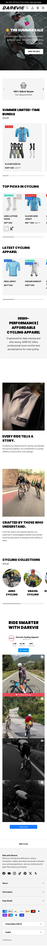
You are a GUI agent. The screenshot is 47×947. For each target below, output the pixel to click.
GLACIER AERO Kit (12, 164)
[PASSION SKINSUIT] (34, 268)
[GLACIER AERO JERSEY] (34, 203)
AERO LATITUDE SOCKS (11, 217)
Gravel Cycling (33, 592)
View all (5, 117)
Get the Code (35, 2)
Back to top (23, 844)
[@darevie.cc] (11, 638)
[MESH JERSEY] (13, 268)
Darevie (9, 940)
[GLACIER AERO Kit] (22, 142)
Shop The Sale (34, 51)
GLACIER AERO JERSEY (31, 217)
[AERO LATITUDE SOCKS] (13, 203)
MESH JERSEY (10, 281)
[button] (37, 8)
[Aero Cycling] (12, 578)
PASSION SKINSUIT (33, 281)
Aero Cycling (12, 592)
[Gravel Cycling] (33, 578)
